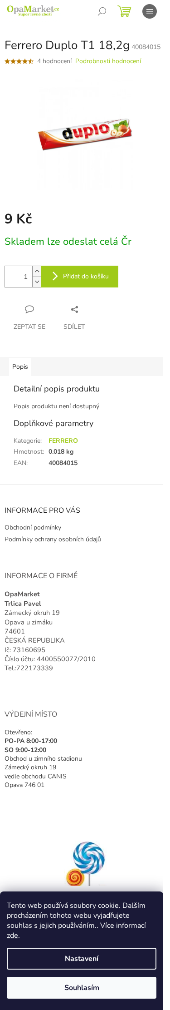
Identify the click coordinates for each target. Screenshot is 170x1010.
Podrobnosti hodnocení (108, 61)
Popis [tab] (20, 366)
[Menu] (150, 11)
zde (12, 936)
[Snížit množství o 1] (36, 282)
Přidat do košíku (86, 276)
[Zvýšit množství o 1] (36, 271)
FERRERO (63, 440)
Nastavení (81, 959)
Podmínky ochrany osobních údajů (53, 539)
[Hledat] (102, 11)
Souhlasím (81, 988)
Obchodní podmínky (33, 527)
